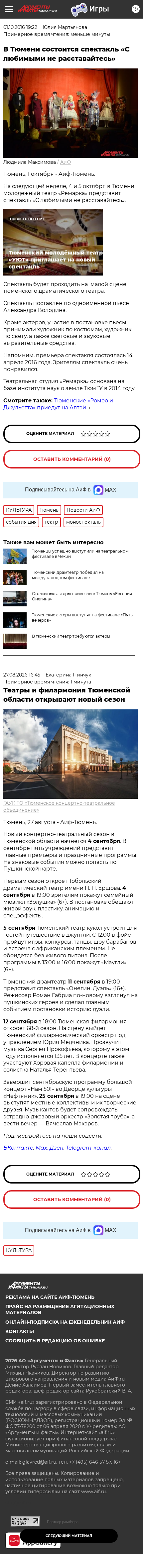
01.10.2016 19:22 (20, 27)
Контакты (19, 1331)
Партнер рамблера (62, 1522)
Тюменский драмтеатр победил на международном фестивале (68, 575)
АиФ (65, 162)
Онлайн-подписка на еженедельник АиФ (65, 1322)
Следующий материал (69, 1536)
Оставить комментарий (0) (72, 459)
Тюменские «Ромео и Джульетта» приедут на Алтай (58, 404)
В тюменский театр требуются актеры (71, 636)
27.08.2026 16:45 (21, 675)
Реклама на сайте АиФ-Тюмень (49, 1297)
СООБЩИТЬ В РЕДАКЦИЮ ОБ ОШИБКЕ (55, 1341)
